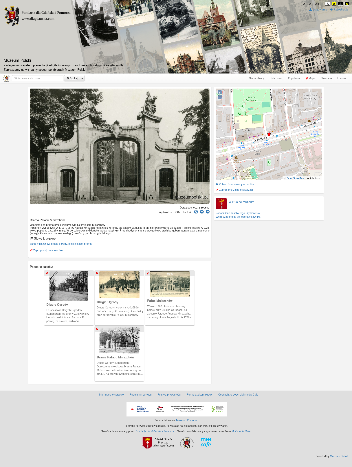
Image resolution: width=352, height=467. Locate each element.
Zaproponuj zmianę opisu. (47, 250)
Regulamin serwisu (141, 394)
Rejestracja (340, 9)
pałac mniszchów (40, 243)
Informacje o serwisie (111, 394)
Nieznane (326, 78)
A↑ (317, 4)
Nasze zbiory (256, 78)
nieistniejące (75, 243)
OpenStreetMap (296, 178)
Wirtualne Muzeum (241, 202)
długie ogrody (59, 243)
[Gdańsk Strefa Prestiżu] (158, 442)
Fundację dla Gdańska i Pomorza (154, 431)
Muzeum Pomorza (186, 420)
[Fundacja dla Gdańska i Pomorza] (187, 442)
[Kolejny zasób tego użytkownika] (208, 211)
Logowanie (319, 9)
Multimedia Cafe (241, 431)
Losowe (341, 78)
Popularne (294, 78)
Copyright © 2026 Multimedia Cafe (238, 394)
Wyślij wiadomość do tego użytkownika (238, 216)
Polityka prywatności (169, 394)
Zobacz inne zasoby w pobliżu (236, 184)
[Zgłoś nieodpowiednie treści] (196, 211)
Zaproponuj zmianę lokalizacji (235, 189)
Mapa (311, 78)
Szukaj (73, 78)
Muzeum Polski (339, 456)
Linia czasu (276, 78)
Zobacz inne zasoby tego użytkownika (238, 213)
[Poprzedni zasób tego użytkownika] (202, 211)
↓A (303, 4)
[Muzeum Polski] (6, 78)
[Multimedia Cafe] (206, 442)
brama (88, 243)
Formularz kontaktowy (199, 394)
